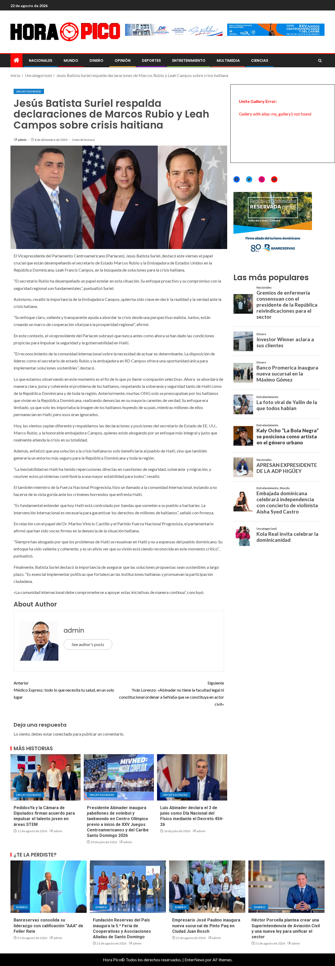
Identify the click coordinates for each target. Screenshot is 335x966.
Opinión (123, 60)
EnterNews (195, 959)
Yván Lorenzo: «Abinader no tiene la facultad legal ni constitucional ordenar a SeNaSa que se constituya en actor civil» (171, 693)
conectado (62, 733)
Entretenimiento (188, 60)
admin (22, 140)
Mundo (71, 60)
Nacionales (40, 60)
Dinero (96, 60)
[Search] (320, 61)
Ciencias (259, 60)
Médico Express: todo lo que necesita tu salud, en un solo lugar (64, 689)
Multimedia (228, 60)
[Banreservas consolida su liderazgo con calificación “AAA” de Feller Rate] (48, 886)
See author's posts (88, 644)
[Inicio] (16, 60)
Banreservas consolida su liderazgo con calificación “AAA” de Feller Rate (48, 926)
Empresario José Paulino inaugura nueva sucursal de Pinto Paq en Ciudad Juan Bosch (206, 926)
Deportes (151, 60)
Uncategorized (28, 91)
